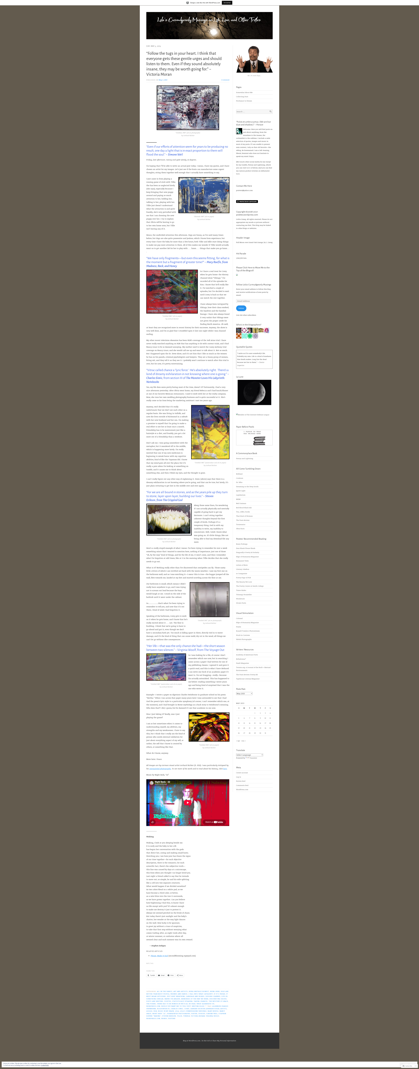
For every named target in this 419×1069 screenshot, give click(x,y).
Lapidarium (240, 495)
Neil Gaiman (241, 503)
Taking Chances (201, 1001)
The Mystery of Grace (218, 1001)
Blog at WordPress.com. (192, 1041)
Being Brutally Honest (199, 991)
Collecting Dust (242, 96)
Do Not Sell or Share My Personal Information (219, 1041)
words (164, 1018)
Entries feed (240, 781)
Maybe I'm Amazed (172, 999)
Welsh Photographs (244, 639)
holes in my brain (166, 1011)
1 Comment (225, 80)
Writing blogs (198, 1006)
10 (265, 718)
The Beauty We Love (244, 582)
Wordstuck (240, 599)
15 (255, 723)
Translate (253, 758)
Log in (238, 777)
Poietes (167, 1001)
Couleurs (239, 478)
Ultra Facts (240, 528)
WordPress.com (242, 789)
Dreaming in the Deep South (247, 486)
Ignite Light (240, 491)
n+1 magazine (241, 573)
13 (244, 723)
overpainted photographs (160, 768)
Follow (241, 308)
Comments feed (242, 785)
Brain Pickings (241, 544)
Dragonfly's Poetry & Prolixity (247, 552)
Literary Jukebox (242, 569)
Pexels (238, 627)
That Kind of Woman (244, 516)
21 (249, 728)
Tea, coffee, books (243, 512)
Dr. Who (239, 482)
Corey (186, 1009)
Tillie (179, 1016)
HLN (155, 1011)
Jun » (243, 741)
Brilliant (239, 474)
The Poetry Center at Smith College (250, 586)
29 (255, 733)
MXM (238, 499)
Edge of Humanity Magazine (247, 557)
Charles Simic (177, 1009)
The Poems (151, 1004)
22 (255, 728)
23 (260, 728)
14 (249, 723)
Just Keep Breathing (176, 996)
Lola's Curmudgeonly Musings (193, 1011)
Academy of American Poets (247, 655)
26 (239, 733)
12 (239, 723)
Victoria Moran (198, 1016)
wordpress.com (153, 1006)
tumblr (186, 1016)
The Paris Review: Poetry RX (247, 674)
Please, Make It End (159, 955)
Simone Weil (211, 1013)
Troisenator (240, 524)
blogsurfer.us (163, 1009)
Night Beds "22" (159, 1013)
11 (270, 718)
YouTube (171, 1018)
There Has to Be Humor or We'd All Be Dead (176, 1004)
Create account (242, 773)
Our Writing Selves (218, 999)
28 (249, 733)
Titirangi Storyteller (244, 594)
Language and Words (195, 996)
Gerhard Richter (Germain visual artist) (208, 1009)
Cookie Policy (45, 1065)
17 (265, 723)
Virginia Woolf (212, 1016)
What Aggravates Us (205, 1004)
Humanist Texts (242, 561)
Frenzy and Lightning (244, 458)
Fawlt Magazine (242, 663)
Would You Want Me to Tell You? (176, 1006)
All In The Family (164, 991)
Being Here (215, 991)
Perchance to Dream (244, 101)
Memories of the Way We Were (194, 999)
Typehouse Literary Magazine (248, 679)
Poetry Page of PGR (243, 577)
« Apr (238, 741)
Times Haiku (241, 590)
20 (244, 728)
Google (149, 1011)
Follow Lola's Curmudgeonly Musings (253, 284)
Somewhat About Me (244, 92)
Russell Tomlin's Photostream (248, 631)
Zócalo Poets (241, 603)
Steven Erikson (169, 1016)
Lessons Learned (212, 996)
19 (239, 728)
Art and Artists (180, 991)
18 (270, 723)
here (225, 768)
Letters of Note (242, 565)
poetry (194, 1013)
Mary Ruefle (213, 1011)
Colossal (239, 618)
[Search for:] (254, 112)
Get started (227, 2)
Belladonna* (241, 659)
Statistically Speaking (182, 1001)
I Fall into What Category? (201, 994)
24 (265, 728)
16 (260, 723)
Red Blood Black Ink (244, 507)
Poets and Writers (154, 1001)
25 (270, 728)
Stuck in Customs (243, 635)
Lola (177, 1011)
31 (265, 733)
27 (244, 733)
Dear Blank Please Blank (245, 548)
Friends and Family (178, 994)
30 (260, 733)
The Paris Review (242, 520)
